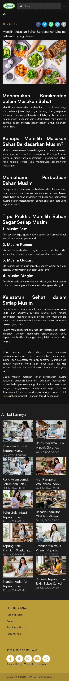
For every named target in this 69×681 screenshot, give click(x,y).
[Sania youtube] (37, 658)
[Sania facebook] (10, 658)
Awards (10, 621)
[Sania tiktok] (19, 658)
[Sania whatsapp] (46, 658)
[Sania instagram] (28, 658)
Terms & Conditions (35, 664)
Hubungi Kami (14, 633)
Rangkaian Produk (16, 627)
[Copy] (63, 24)
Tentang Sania (14, 614)
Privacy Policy (14, 664)
